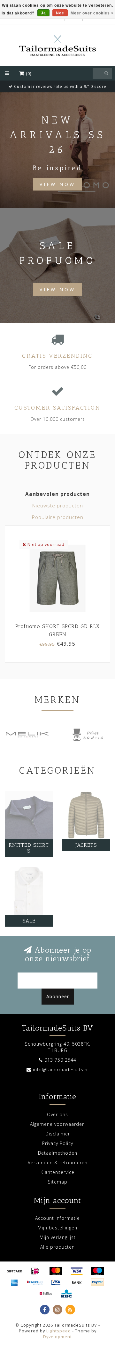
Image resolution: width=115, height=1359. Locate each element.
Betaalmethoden (57, 1153)
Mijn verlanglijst (58, 1237)
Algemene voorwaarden (57, 1124)
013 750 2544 (60, 1060)
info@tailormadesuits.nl (61, 1069)
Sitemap (57, 1182)
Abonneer (57, 996)
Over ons (57, 1114)
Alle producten (57, 1247)
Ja (43, 13)
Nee (60, 13)
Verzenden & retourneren (58, 1162)
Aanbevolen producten (57, 494)
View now (57, 289)
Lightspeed (58, 1331)
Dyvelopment (57, 1336)
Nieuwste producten (57, 505)
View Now (57, 184)
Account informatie (57, 1218)
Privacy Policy (57, 1143)
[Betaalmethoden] (14, 1271)
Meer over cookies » (92, 13)
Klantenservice (57, 1172)
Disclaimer (57, 1134)
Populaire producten (57, 517)
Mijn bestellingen (57, 1228)
